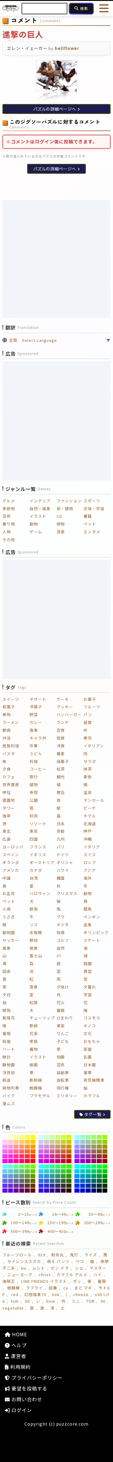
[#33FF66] (57, 1166)
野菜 (34, 714)
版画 (34, 1065)
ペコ (80, 1261)
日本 (61, 823)
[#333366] (57, 1186)
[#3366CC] (46, 1181)
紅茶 (61, 769)
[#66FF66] (21, 1166)
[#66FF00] (33, 1166)
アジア (89, 870)
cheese (81, 1294)
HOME (19, 1334)
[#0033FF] (77, 1186)
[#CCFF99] (52, 1137)
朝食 (6, 730)
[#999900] (105, 1147)
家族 (34, 1041)
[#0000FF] (77, 1190)
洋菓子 (36, 707)
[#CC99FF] (41, 1147)
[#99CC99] (88, 1142)
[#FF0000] (33, 1161)
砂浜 (34, 816)
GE (27, 1301)
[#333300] (68, 1186)
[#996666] (93, 1151)
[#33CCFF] (41, 1171)
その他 (8, 539)
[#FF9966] (21, 1147)
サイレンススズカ (24, 1261)
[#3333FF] (41, 1186)
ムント (38, 1268)
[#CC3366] (57, 1156)
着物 (34, 1049)
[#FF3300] (33, 1156)
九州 (61, 839)
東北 (6, 831)
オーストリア (42, 862)
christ (45, 1274)
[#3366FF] (41, 1181)
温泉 (87, 792)
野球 (34, 940)
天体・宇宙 (94, 508)
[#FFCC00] (33, 1142)
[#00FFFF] (77, 1166)
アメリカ (10, 870)
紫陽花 (8, 1018)
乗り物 (8, 524)
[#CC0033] (63, 1161)
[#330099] (52, 1190)
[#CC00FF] (41, 1161)
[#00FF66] (93, 1166)
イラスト (38, 516)
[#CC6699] (52, 1151)
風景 (6, 948)
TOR (90, 1301)
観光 (61, 777)
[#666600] (33, 1181)
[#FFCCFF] (5, 1142)
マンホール (94, 800)
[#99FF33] (99, 1137)
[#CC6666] (57, 1151)
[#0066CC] (82, 1181)
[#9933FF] (77, 1156)
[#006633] (99, 1181)
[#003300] (105, 1186)
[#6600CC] (10, 1190)
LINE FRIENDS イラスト (44, 1281)
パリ (61, 847)
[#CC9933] (63, 1147)
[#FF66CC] (10, 1151)
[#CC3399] (52, 1156)
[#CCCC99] (52, 1142)
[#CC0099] (52, 1161)
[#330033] (63, 1190)
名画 (87, 1057)
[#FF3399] (16, 1156)
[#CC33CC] (46, 1156)
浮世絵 (8, 1072)
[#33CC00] (68, 1171)
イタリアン (93, 746)
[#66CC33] (27, 1171)
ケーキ (63, 699)
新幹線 (36, 1080)
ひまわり (65, 1018)
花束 (34, 1033)
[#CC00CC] (46, 1161)
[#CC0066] (57, 1161)
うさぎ (8, 917)
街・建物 (65, 508)
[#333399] (52, 1186)
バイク (8, 1096)
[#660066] (21, 1190)
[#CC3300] (68, 1156)
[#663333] (27, 1186)
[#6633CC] (10, 1186)
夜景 (34, 987)
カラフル (91, 1096)
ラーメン (10, 722)
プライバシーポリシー (36, 1377)
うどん (36, 753)
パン (87, 714)
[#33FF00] (68, 1166)
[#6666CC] (10, 1181)
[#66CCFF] (5, 1171)
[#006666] (93, 1181)
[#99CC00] (105, 1142)
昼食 (87, 722)
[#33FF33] (63, 1166)
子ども (63, 1041)
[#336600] (68, 1181)
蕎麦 (61, 753)
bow (50, 1301)
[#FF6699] (16, 1151)
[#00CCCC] (82, 1171)
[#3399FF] (41, 1176)
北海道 (89, 823)
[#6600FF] (5, 1190)
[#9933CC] (82, 1156)
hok (56, 1294)
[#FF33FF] (5, 1156)
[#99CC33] (99, 1142)
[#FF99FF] (5, 1147)
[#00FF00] (105, 1166)
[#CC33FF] (41, 1156)
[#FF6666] (21, 1151)
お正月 (8, 893)
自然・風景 (40, 508)
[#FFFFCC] (10, 1137)
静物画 (8, 1065)
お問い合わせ (26, 1399)
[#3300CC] (46, 1190)
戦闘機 (36, 1088)
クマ (61, 917)
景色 (87, 777)
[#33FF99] (52, 1166)
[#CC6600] (68, 1151)
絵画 (61, 1057)
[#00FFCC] (82, 1166)
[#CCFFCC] (46, 1137)
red (14, 1294)
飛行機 (63, 1088)
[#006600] (105, 1181)
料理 (34, 761)
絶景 (34, 948)
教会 (61, 792)
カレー (36, 722)
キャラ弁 (38, 738)
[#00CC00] (105, 1171)
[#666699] (16, 1181)
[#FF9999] (16, 1147)
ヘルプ (18, 1345)
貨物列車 (10, 1088)
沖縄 (87, 839)
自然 (61, 948)
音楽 (61, 532)
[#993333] (99, 1156)
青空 (87, 971)
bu (23, 1268)
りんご (63, 1033)
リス (34, 924)
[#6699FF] (5, 1176)
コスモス (91, 1018)
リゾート (38, 823)
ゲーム (36, 532)
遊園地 (8, 800)
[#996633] (99, 1151)
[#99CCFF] (77, 1142)
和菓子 (8, 707)
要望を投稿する (28, 1388)
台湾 (34, 878)
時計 (6, 1057)
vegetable (13, 1308)
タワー (8, 808)
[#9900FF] (77, 1161)
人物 (6, 532)
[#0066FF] (77, 1181)
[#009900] (105, 1176)
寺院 (34, 792)
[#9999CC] (82, 1147)
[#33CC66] (57, 1171)
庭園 (87, 963)
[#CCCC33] (63, 1142)
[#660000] (33, 1190)
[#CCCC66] (57, 1142)
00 (103, 1301)
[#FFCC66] (21, 1142)
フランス (38, 847)
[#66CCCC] (10, 1171)
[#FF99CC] (10, 1147)
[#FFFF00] (33, 1137)
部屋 (87, 1049)
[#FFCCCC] (10, 1142)
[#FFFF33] (27, 1137)
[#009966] (93, 1176)
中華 (34, 746)
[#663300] (33, 1186)
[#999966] (93, 1147)
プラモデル (40, 1096)
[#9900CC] (82, 1161)
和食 (61, 738)
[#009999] (88, 1176)
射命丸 (57, 1255)
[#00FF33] (99, 1166)
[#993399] (88, 1156)
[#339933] (63, 1176)
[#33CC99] (52, 1171)
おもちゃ (91, 1041)
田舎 (6, 971)
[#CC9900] (68, 1147)
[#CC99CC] (46, 1147)
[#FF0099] (16, 1161)
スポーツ (91, 501)
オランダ (10, 862)
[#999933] (99, 1147)
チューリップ (42, 1018)
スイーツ (10, 699)
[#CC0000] (68, 1161)
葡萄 (6, 1033)
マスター (97, 1268)
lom (15, 1301)
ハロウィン (40, 893)
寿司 (87, 738)
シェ (79, 1268)
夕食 (6, 769)
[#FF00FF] (5, 1161)
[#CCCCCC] (46, 1142)
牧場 (61, 932)
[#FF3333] (27, 1156)
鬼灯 (74, 1255)
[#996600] (105, 1151)
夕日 (6, 995)
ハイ (97, 1274)
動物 (34, 524)
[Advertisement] (56, 259)
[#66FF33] (27, 1166)
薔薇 (61, 1010)
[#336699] (52, 1181)
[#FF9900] (33, 1147)
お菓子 (89, 699)
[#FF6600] (33, 1151)
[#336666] (57, 1181)
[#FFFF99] (16, 1137)
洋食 (61, 746)
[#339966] (57, 1176)
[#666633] (27, 1181)
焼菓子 (63, 761)
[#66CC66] (21, 1171)
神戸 (87, 831)
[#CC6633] (63, 1151)
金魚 (87, 924)
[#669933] (27, 1176)
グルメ (8, 501)
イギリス (38, 854)
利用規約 (20, 1366)
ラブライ (34, 1288)
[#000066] (93, 1190)
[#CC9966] (57, 1147)
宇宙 (87, 995)
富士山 (36, 955)
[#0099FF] (77, 1176)
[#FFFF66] (21, 1137)
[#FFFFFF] (5, 1137)
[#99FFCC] (82, 1137)
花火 (61, 1002)
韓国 (61, 878)
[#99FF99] (88, 1137)
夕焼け (63, 987)
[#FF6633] (27, 1151)
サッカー (10, 940)
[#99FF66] (93, 1137)
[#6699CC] (10, 1176)
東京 (34, 831)
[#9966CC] (82, 1151)
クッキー (65, 707)
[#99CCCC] (82, 1142)
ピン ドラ (60, 1268)
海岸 (6, 816)
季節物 (8, 508)
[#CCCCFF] (41, 1142)
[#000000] (105, 1190)
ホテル (89, 816)
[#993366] (93, 1156)
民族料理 (10, 746)
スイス (89, 854)
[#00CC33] (99, 1171)
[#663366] (21, 1186)
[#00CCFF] (77, 1171)
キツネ (63, 924)
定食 (61, 730)
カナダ (36, 870)
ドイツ (63, 854)
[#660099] (16, 1190)
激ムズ (8, 1103)
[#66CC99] (16, 1171)
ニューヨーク (20, 1274)
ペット (89, 524)
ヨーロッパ (13, 847)
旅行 (34, 777)
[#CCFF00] (68, 1137)
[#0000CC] (82, 1190)
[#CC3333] (63, 1156)
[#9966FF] (77, 1151)
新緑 (34, 1025)
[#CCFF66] (57, 1137)
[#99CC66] (93, 1142)
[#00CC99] (88, 1171)
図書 (53, 1288)
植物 (61, 524)
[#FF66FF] (5, 1151)
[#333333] (63, 1186)
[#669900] (33, 1176)
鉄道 (6, 1080)
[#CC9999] (52, 1147)
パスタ (8, 753)
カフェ (8, 777)
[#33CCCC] (46, 1171)
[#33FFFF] (41, 1166)
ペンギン (91, 917)
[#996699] (88, 1151)
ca (65, 1288)
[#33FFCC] (46, 1166)
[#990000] (105, 1161)
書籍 (87, 516)
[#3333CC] (46, 1186)
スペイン (10, 854)
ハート (8, 1049)
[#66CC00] (33, 1171)
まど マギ (83, 1288)
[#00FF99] (88, 1166)
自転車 (63, 1080)
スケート (91, 940)
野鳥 (34, 909)
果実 (61, 1025)
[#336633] (63, 1181)
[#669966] (21, 1176)
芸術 (6, 516)
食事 (34, 730)
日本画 (89, 1065)
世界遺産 (10, 784)
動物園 (8, 932)
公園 (34, 800)
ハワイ (63, 870)
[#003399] (88, 1186)
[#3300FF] (41, 1190)
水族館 (36, 932)
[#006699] (88, 1181)
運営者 (17, 1355)
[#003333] (99, 1186)
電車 (87, 1072)
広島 (6, 839)
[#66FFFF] (5, 1166)
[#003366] (93, 1186)
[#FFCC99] (16, 1142)
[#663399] (16, 1186)
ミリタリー (67, 1096)
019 (41, 1255)
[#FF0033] (27, 1161)
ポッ (77, 1281)
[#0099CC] (82, 1176)
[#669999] (16, 1176)
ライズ (90, 1255)
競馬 (87, 909)
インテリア (40, 501)
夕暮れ (89, 987)
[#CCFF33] (63, 1137)
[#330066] (57, 1190)
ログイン (21, 1410)
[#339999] (52, 1176)
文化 (87, 1033)
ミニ (76, 1301)
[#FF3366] (21, 1156)
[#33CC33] (63, 1171)
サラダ (89, 761)
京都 (61, 831)
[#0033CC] (82, 1186)
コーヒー (38, 769)
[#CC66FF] (41, 1151)
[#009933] (99, 1176)
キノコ (89, 1025)
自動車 (63, 1072)
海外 (87, 878)
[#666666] (21, 1181)
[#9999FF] (77, 1147)
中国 (6, 878)
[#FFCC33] (27, 1142)
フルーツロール (17, 1255)
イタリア (91, 847)
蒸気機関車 (94, 1080)
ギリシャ (65, 862)
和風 (6, 1041)
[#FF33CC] (10, 1156)
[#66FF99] (16, 1166)
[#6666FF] (5, 1181)
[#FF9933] (27, 1147)
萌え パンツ (58, 1261)
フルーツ (91, 707)
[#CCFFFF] (41, 1137)
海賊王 (8, 1281)
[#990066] (93, 1161)
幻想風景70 (35, 1294)
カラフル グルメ (72, 1274)
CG (59, 516)
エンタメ (91, 532)
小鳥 (6, 909)
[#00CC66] (93, 1171)
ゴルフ (63, 940)
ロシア (89, 862)
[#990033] (99, 1161)
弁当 (6, 738)
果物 (6, 714)
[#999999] (88, 1147)
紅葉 (34, 1002)
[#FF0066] (21, 1161)
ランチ (63, 722)
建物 (34, 784)
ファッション (69, 501)
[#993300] (105, 1156)
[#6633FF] (5, 1186)
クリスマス (67, 893)
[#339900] (68, 1176)
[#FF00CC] (10, 1161)
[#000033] (99, 1190)
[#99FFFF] (77, 1137)
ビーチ (89, 808)
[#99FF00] (105, 1137)
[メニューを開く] (104, 8)
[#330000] (68, 1190)
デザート (38, 699)
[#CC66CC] (46, 1151)
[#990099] (88, 1161)
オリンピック (96, 932)
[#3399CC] (46, 1176)
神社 (6, 792)
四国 (34, 839)
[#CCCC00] (68, 1142)
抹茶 (87, 769)
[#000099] (88, 1190)
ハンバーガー (69, 714)
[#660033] (27, 1190)
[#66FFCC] (10, 1166)
